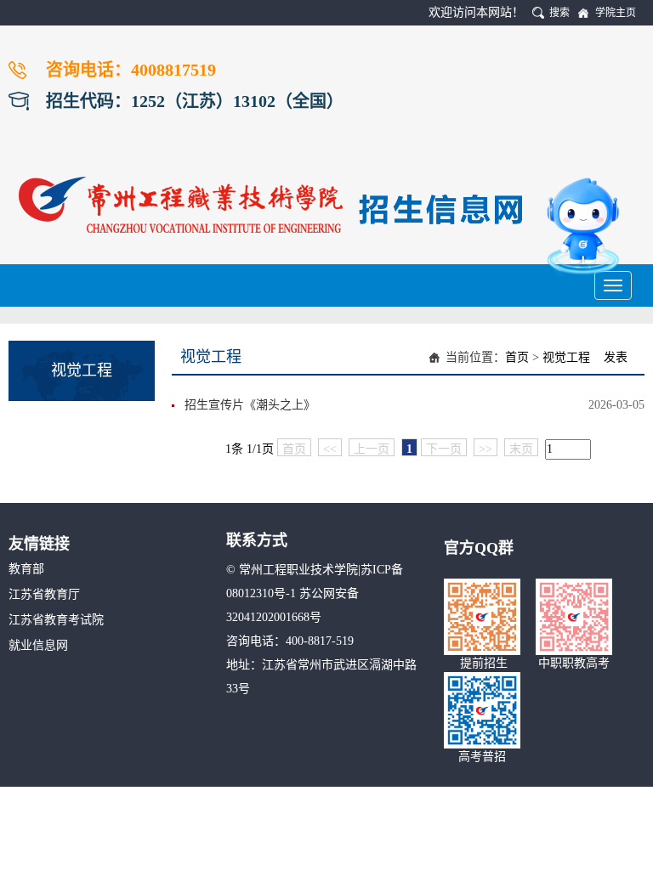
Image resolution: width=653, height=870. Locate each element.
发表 (615, 357)
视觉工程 (566, 357)
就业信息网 (38, 645)
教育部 (26, 568)
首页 (517, 357)
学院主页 (615, 13)
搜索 (559, 13)
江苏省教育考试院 (56, 619)
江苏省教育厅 (44, 594)
